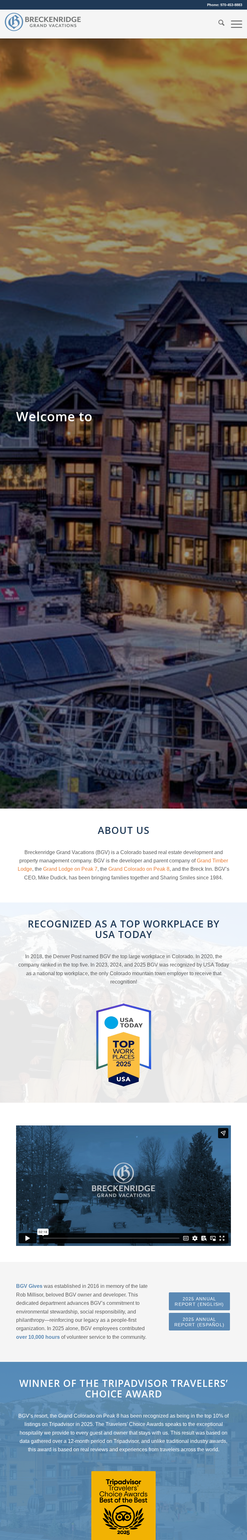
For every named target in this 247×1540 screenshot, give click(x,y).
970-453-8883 (231, 5)
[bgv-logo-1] (43, 24)
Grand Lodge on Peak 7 (70, 869)
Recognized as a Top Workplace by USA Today (124, 929)
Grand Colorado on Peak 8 (138, 869)
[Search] (218, 24)
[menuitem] (218, 24)
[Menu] (233, 24)
